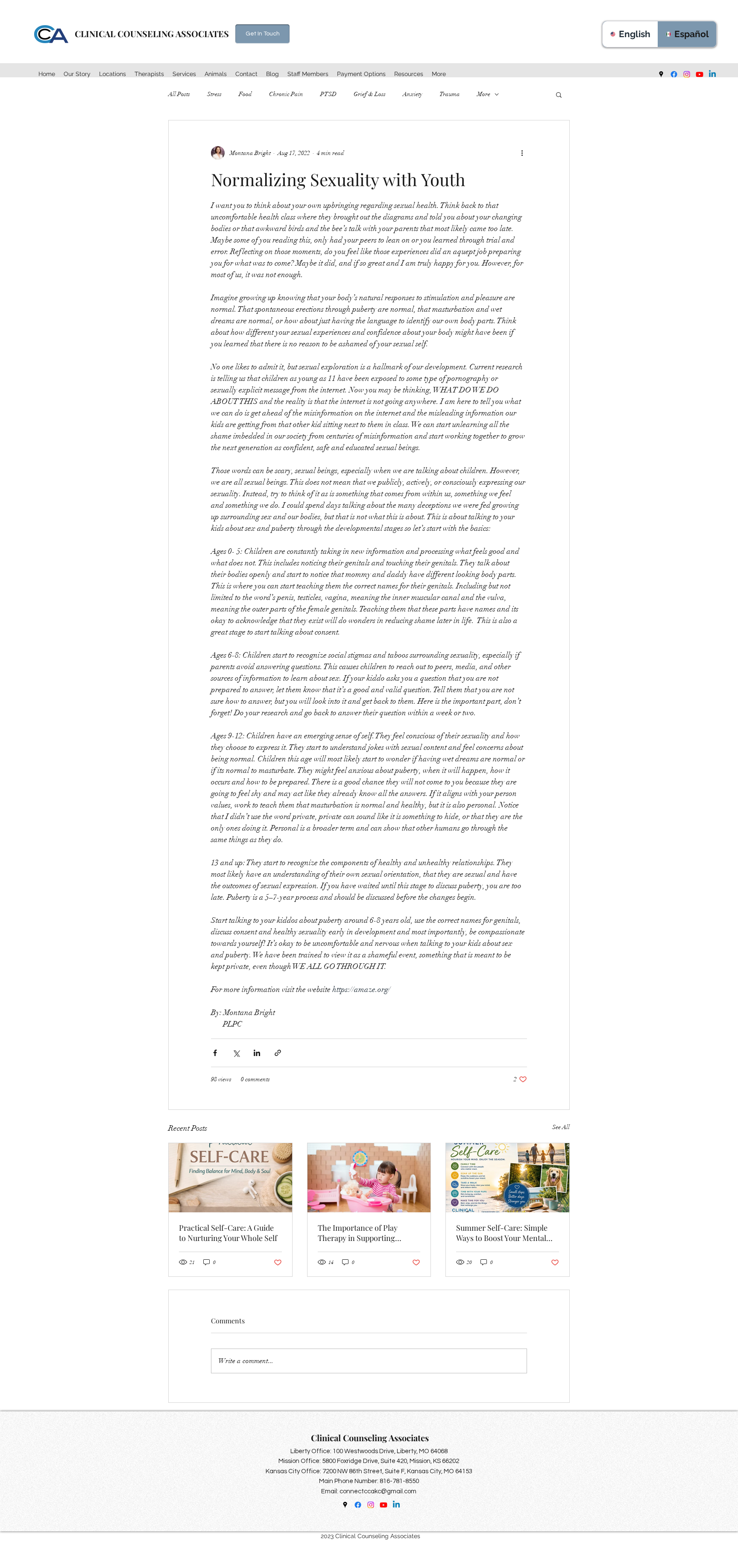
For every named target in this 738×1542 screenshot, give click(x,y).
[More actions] (522, 153)
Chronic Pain (286, 94)
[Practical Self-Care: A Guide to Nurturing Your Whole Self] (230, 1177)
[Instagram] (686, 74)
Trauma (449, 94)
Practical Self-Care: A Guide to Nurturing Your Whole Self (228, 1233)
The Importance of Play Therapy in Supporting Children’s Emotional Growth (368, 1233)
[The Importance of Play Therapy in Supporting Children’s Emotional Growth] (369, 1177)
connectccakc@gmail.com (378, 1491)
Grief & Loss (370, 94)
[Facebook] (674, 74)
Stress (214, 94)
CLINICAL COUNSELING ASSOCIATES (153, 33)
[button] (112, 73)
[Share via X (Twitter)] (236, 1053)
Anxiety (412, 94)
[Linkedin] (712, 74)
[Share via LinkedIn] (257, 1053)
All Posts (179, 94)
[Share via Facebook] (215, 1053)
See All (561, 1127)
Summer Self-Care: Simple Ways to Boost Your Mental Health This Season (502, 1233)
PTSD (328, 94)
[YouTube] (699, 74)
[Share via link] (278, 1053)
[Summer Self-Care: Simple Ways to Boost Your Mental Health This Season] (507, 1177)
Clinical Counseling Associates (371, 1437)
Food (245, 94)
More (483, 94)
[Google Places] (661, 74)
